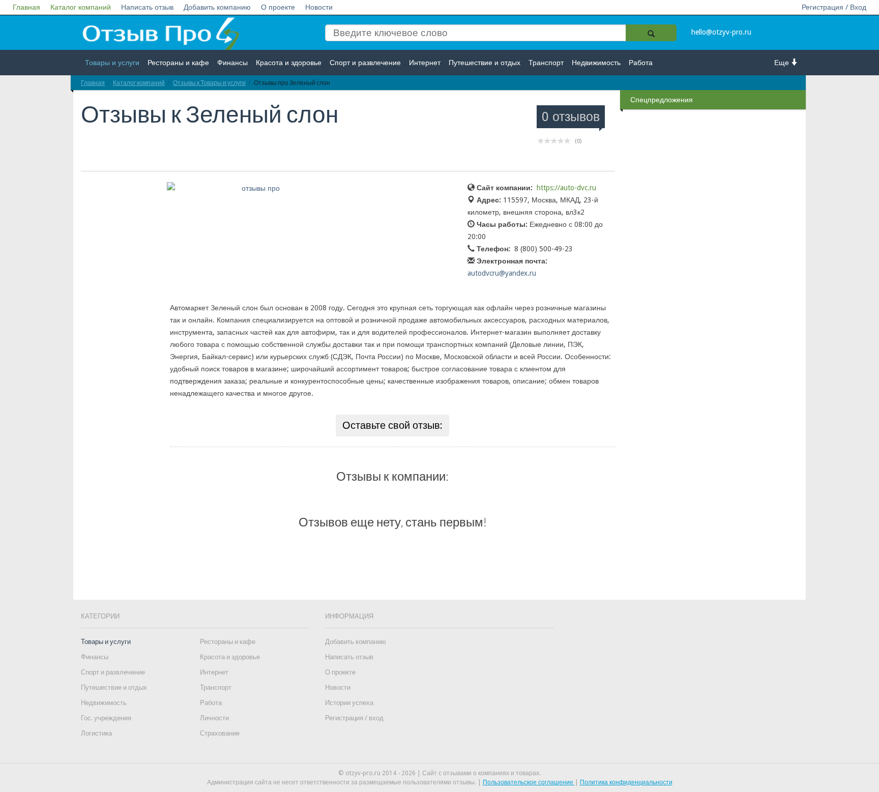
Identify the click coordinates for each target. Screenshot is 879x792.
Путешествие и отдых (484, 62)
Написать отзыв (147, 7)
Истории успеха (349, 703)
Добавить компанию (217, 7)
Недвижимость (596, 62)
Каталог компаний (80, 7)
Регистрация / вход (354, 718)
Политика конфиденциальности (626, 782)
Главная (26, 7)
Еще (782, 62)
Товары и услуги (112, 62)
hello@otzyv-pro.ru (721, 32)
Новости (319, 7)
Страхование (220, 733)
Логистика (96, 733)
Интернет (425, 62)
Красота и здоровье (288, 62)
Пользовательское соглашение (529, 782)
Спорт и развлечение (365, 62)
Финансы (232, 62)
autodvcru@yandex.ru (501, 273)
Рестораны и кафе (178, 62)
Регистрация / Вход (834, 7)
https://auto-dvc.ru (566, 188)
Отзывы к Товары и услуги (209, 82)
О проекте (278, 7)
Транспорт (546, 62)
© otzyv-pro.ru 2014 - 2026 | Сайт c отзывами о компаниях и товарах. (439, 773)
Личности (214, 718)
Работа (641, 62)
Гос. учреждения (106, 718)
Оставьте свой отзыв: (392, 425)
